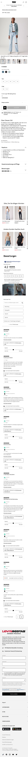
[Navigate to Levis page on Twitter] (16, 754)
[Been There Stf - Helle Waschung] (9, 71)
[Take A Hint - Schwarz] (6, 71)
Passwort (4, 677)
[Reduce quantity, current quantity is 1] (19, 102)
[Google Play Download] (16, 729)
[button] (5, 97)
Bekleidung (4, 9)
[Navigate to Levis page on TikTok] (3, 754)
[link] (4, 737)
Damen (7, 9)
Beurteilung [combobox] (7, 306)
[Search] (23, 2)
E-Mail (3, 667)
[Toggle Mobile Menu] (1, 2)
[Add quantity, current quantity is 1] (25, 102)
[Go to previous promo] (4, 6)
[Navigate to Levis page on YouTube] (13, 754)
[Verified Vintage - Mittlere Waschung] (3, 71)
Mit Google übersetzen (7, 339)
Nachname (4, 661)
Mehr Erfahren (14, 6)
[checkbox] (3, 674)
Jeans (10, 9)
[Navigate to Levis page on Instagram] (10, 754)
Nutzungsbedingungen (5, 689)
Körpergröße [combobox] (7, 310)
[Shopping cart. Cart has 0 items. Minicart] (26, 2)
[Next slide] (24, 210)
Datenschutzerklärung (20, 689)
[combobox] (15, 321)
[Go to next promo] (23, 6)
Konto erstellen (14, 694)
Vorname (4, 655)
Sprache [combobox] (6, 317)
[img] (24, 680)
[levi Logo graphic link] (14, 2)
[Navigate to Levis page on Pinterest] (6, 754)
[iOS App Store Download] (6, 729)
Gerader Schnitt (13, 9)
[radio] (3, 81)
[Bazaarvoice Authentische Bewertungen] (12, 262)
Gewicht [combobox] (6, 313)
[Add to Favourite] (5, 107)
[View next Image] (27, 36)
